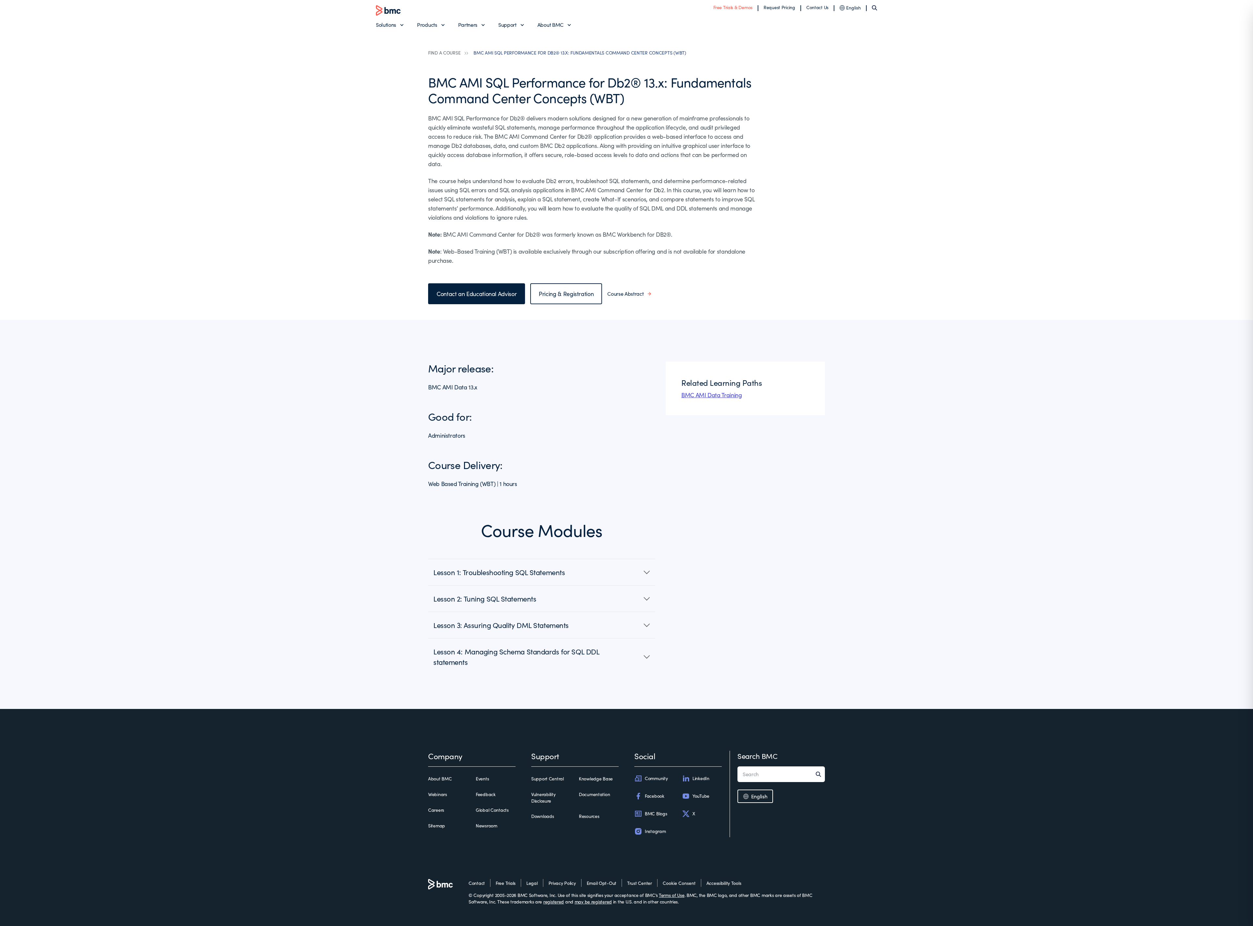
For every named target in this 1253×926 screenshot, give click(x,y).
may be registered (593, 902)
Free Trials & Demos (732, 7)
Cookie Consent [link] (679, 883)
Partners (467, 24)
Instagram (655, 831)
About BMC (550, 24)
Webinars (437, 794)
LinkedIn (700, 778)
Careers (436, 810)
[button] (541, 572)
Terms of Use (672, 895)
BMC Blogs (656, 813)
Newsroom (486, 826)
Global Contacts (492, 810)
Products (427, 24)
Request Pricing (779, 7)
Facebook (654, 796)
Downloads (542, 816)
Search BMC (757, 756)
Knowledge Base (596, 779)
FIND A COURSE (444, 53)
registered (553, 902)
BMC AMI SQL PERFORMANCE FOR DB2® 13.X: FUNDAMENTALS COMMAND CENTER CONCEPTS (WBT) (579, 53)
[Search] (874, 7)
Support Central (547, 779)
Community (656, 778)
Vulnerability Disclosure (543, 797)
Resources (589, 816)
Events (482, 779)
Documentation (594, 794)
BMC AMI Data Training (711, 395)
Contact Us (817, 7)
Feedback (486, 794)
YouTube (700, 796)
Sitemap (436, 826)
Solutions (386, 24)
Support (507, 24)
